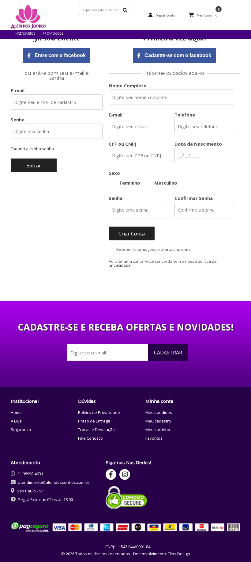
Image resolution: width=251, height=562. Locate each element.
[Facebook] (111, 474)
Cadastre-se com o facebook (177, 55)
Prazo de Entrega (94, 421)
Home (16, 412)
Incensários (24, 33)
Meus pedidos (158, 412)
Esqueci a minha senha (32, 148)
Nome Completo (128, 85)
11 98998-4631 (30, 473)
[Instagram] (124, 474)
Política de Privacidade (99, 412)
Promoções (53, 33)
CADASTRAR (168, 352)
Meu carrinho (157, 429)
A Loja (16, 421)
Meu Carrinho (207, 15)
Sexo (114, 173)
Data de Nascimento (198, 144)
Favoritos (154, 438)
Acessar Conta (165, 15)
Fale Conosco (90, 438)
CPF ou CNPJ (123, 144)
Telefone (184, 115)
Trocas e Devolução (96, 429)
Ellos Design (179, 553)
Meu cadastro (158, 421)
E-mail (17, 90)
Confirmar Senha (193, 198)
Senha (17, 119)
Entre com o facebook (59, 55)
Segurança (21, 429)
